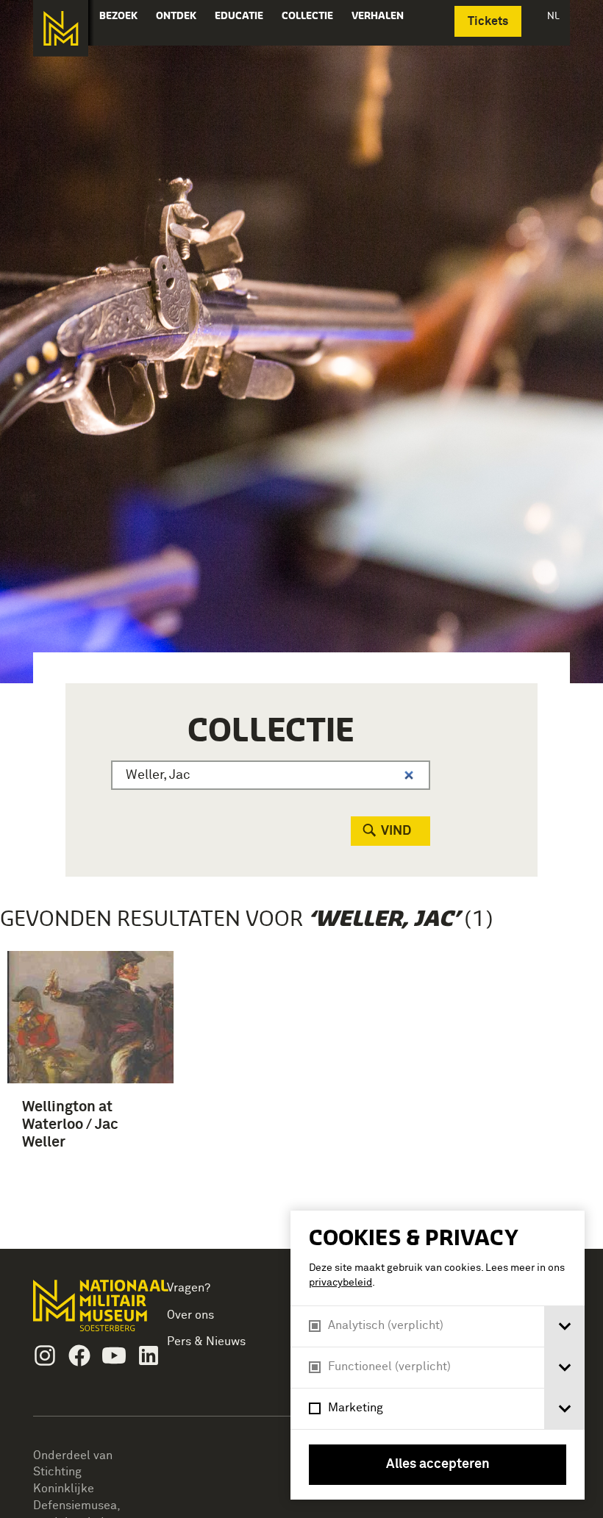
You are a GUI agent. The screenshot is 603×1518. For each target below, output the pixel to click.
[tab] (564, 1326)
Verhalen (378, 15)
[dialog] (437, 1355)
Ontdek (176, 15)
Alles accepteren (438, 1464)
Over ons (190, 1315)
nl (553, 15)
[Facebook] (79, 1355)
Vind (396, 831)
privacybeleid (340, 1283)
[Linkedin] (148, 1355)
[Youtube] (114, 1355)
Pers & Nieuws (206, 1341)
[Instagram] (45, 1355)
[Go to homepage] (85, 1312)
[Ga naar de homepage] (60, 28)
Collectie (307, 15)
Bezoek (118, 15)
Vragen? (188, 1288)
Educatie (239, 15)
